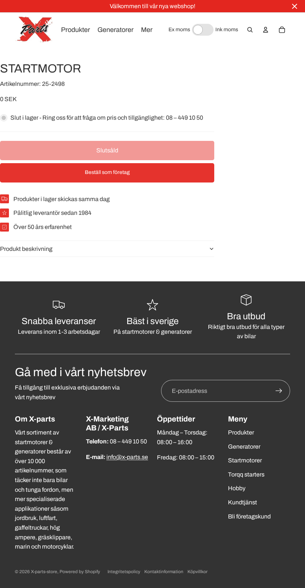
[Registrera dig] (279, 391)
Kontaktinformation (163, 571)
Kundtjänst (242, 502)
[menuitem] (146, 30)
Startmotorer (245, 460)
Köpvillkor (197, 571)
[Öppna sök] (250, 30)
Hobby (236, 488)
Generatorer (244, 446)
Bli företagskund (249, 516)
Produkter (241, 432)
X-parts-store (44, 571)
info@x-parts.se (127, 457)
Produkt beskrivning (26, 249)
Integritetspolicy (123, 571)
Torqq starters (246, 474)
